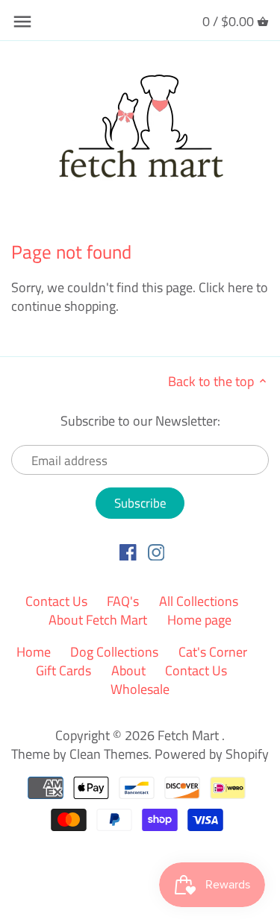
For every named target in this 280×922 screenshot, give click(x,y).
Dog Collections (114, 652)
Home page (199, 620)
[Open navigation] (22, 21)
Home (33, 652)
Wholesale (140, 689)
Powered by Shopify (212, 754)
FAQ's (123, 601)
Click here (226, 287)
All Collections (198, 601)
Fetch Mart (190, 735)
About (128, 670)
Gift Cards (63, 670)
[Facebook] (128, 551)
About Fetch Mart (98, 620)
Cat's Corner (212, 652)
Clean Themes (109, 754)
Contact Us (56, 601)
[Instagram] (156, 551)
